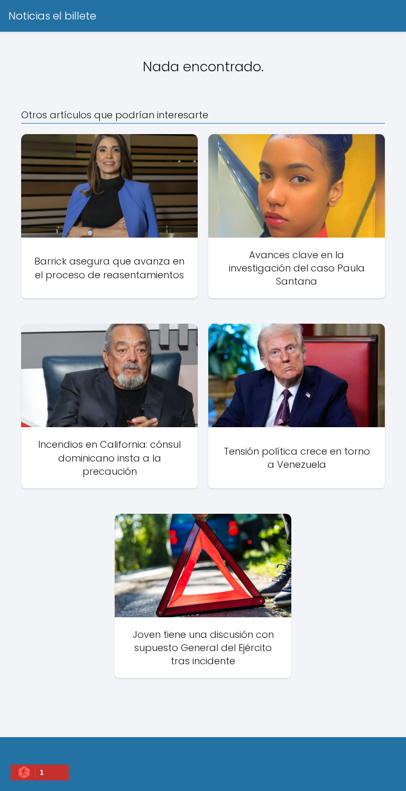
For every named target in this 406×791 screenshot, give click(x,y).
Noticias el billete (52, 15)
